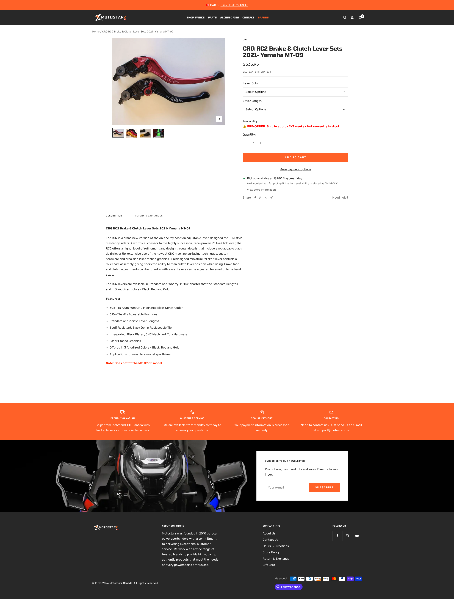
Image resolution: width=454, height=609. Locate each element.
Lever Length (252, 101)
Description (114, 216)
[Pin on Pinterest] (260, 197)
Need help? (340, 197)
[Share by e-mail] (271, 197)
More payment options (295, 169)
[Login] (352, 17)
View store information (261, 189)
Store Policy (271, 552)
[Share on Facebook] (255, 197)
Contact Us (270, 539)
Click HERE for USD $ (234, 5)
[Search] (344, 17)
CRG (245, 39)
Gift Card (269, 565)
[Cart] (360, 17)
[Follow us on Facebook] (337, 536)
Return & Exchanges (149, 216)
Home (95, 31)
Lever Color (251, 83)
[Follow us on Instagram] (347, 536)
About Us (269, 533)
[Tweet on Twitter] (265, 197)
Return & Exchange (276, 558)
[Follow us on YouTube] (357, 536)
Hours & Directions (276, 546)
